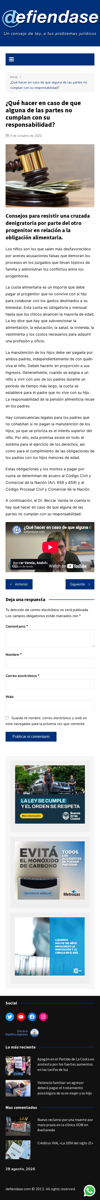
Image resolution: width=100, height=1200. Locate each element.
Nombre (14, 654)
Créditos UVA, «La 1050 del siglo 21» (65, 1143)
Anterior (21, 584)
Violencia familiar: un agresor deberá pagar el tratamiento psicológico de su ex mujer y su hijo (64, 1087)
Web (9, 697)
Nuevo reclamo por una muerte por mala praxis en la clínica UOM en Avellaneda (65, 1124)
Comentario (17, 626)
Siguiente (77, 584)
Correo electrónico (23, 676)
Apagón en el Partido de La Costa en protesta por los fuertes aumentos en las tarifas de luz (65, 1064)
